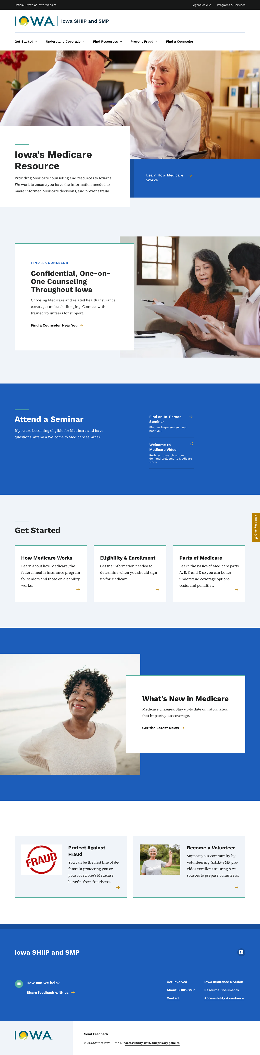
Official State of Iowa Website (35, 4)
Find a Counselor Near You (54, 325)
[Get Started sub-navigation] (36, 41)
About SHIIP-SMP (181, 990)
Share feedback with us (48, 992)
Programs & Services (231, 4)
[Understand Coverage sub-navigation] (83, 41)
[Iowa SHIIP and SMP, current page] (35, 21)
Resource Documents (221, 990)
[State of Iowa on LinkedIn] (241, 955)
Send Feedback (96, 1034)
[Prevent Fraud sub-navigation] (156, 41)
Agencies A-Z (202, 4)
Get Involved (177, 982)
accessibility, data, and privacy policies (152, 1043)
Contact (173, 998)
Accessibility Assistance (224, 998)
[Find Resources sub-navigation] (121, 41)
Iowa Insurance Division (223, 982)
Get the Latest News (160, 728)
